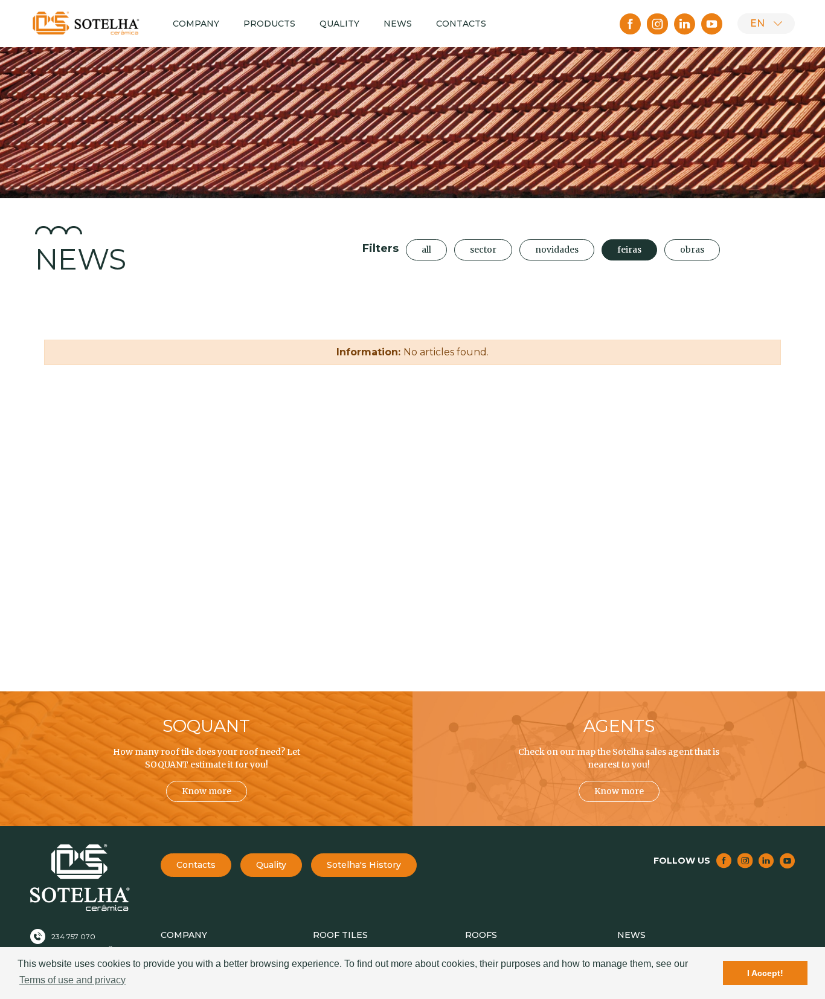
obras (692, 249)
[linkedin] (684, 23)
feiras (629, 249)
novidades (557, 249)
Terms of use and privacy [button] (72, 980)
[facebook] (630, 23)
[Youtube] (711, 23)
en (757, 23)
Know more (206, 791)
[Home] (86, 23)
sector (483, 249)
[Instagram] (657, 23)
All (426, 249)
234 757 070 (73, 936)
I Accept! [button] (765, 973)
